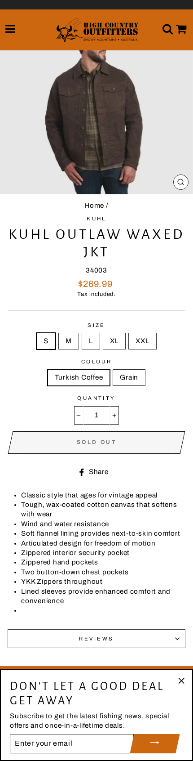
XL (114, 341)
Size (96, 325)
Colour (96, 361)
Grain (129, 377)
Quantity (96, 398)
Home (94, 205)
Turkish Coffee (79, 377)
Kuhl (96, 218)
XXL (142, 341)
